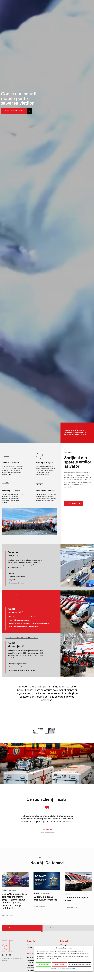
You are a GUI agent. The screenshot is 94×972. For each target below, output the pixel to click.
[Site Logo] (7, 3)
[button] (84, 3)
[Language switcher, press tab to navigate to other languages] (72, 3)
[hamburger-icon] (90, 3)
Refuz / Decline (59, 964)
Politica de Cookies (56, 968)
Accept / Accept (43, 964)
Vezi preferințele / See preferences (79, 964)
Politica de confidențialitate (68, 968)
